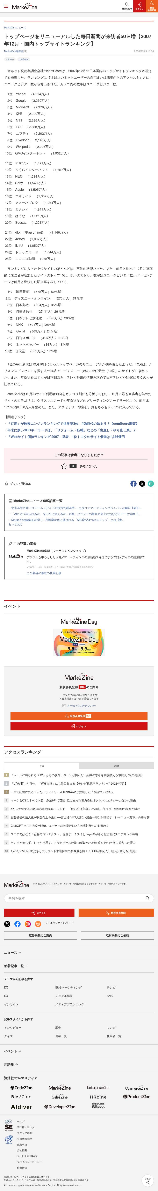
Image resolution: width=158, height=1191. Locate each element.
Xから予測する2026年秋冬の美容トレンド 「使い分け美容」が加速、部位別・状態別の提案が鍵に (75, 809)
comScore (23, 59)
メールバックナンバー (81, 705)
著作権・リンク (25, 1127)
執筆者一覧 (114, 1036)
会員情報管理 (24, 1138)
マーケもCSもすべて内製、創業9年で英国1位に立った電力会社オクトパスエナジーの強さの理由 (73, 800)
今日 (41, 765)
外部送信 (22, 1167)
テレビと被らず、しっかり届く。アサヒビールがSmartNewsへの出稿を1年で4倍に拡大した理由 (73, 842)
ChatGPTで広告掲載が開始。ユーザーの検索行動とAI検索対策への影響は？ (60, 826)
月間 (116, 765)
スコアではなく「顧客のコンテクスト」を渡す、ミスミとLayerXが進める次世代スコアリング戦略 (74, 834)
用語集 (9, 1064)
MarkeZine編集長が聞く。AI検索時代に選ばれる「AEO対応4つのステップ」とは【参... (67, 520)
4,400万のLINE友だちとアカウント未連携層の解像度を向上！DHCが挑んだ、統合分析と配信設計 (74, 851)
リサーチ (10, 59)
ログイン (81, 726)
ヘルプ (20, 1121)
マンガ (111, 1027)
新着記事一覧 (14, 965)
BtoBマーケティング (68, 987)
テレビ (111, 987)
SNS (110, 996)
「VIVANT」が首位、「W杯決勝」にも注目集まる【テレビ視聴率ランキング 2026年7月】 (69, 783)
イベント (10, 1051)
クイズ (8, 1036)
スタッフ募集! (25, 1133)
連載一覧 (61, 1036)
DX (6, 987)
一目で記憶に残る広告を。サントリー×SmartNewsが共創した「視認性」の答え (62, 792)
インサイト (11, 1004)
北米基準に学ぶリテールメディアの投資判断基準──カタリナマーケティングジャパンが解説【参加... (76, 508)
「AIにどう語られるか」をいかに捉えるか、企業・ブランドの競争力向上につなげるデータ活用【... (75, 514)
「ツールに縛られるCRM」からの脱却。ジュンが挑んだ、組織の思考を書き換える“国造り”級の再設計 (77, 775)
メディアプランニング (69, 1004)
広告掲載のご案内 (40, 935)
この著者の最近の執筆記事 (44, 573)
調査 (58, 1027)
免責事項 (22, 1144)
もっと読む (15, 524)
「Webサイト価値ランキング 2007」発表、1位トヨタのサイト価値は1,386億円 (66, 436)
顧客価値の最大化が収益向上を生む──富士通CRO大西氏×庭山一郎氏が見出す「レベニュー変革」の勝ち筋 (80, 817)
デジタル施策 (64, 996)
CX (6, 996)
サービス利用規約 (27, 1156)
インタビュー (12, 1027)
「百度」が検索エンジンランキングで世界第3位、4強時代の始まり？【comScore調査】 (73, 423)
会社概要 (22, 1150)
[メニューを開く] (6, 6)
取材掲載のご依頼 (117, 935)
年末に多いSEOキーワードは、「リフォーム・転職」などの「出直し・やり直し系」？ (71, 430)
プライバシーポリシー (29, 1161)
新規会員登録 (80, 716)
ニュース (10, 952)
